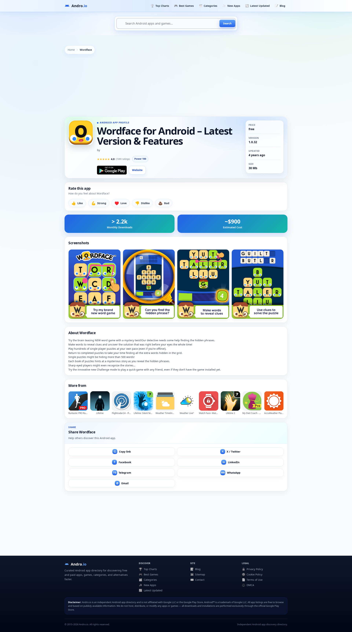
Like (77, 203)
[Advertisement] (176, 85)
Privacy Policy (252, 569)
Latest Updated (257, 6)
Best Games (184, 6)
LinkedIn (231, 462)
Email (122, 483)
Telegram (122, 472)
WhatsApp (230, 472)
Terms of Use (252, 579)
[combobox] (176, 23)
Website (137, 170)
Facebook (122, 462)
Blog (280, 6)
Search (227, 23)
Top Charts (160, 6)
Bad (163, 203)
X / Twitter (231, 451)
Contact (197, 579)
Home (71, 49)
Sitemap (197, 574)
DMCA (248, 585)
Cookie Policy (252, 574)
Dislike (142, 203)
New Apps (231, 6)
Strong (98, 203)
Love (121, 203)
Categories (208, 6)
